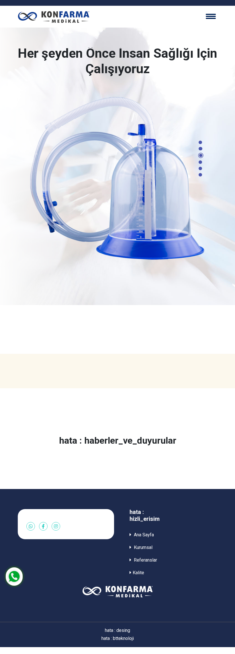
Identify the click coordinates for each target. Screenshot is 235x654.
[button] (200, 142)
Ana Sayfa (143, 534)
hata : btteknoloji (117, 638)
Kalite (138, 572)
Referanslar (145, 560)
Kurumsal (142, 547)
